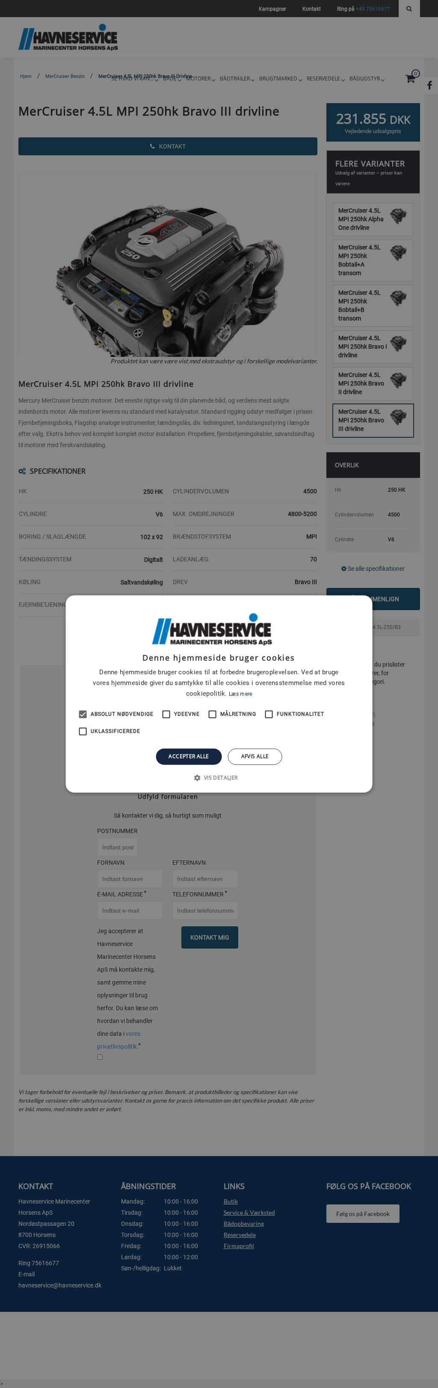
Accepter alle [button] (189, 756)
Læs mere (240, 694)
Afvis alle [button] (255, 756)
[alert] (219, 694)
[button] (218, 778)
